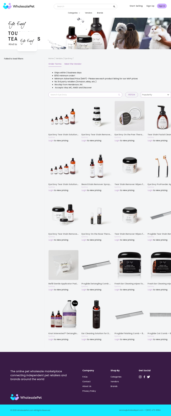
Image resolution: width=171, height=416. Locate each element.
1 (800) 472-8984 (153, 410)
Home (51, 58)
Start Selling (136, 5)
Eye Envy (51, 137)
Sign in (162, 6)
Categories (73, 13)
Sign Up (150, 5)
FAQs (85, 376)
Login (50, 140)
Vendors (88, 13)
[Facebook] (144, 376)
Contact (86, 381)
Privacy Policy (89, 391)
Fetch (131, 94)
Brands (100, 13)
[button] (79, 13)
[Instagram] (140, 376)
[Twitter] (148, 376)
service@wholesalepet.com (131, 410)
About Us (86, 386)
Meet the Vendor (72, 63)
